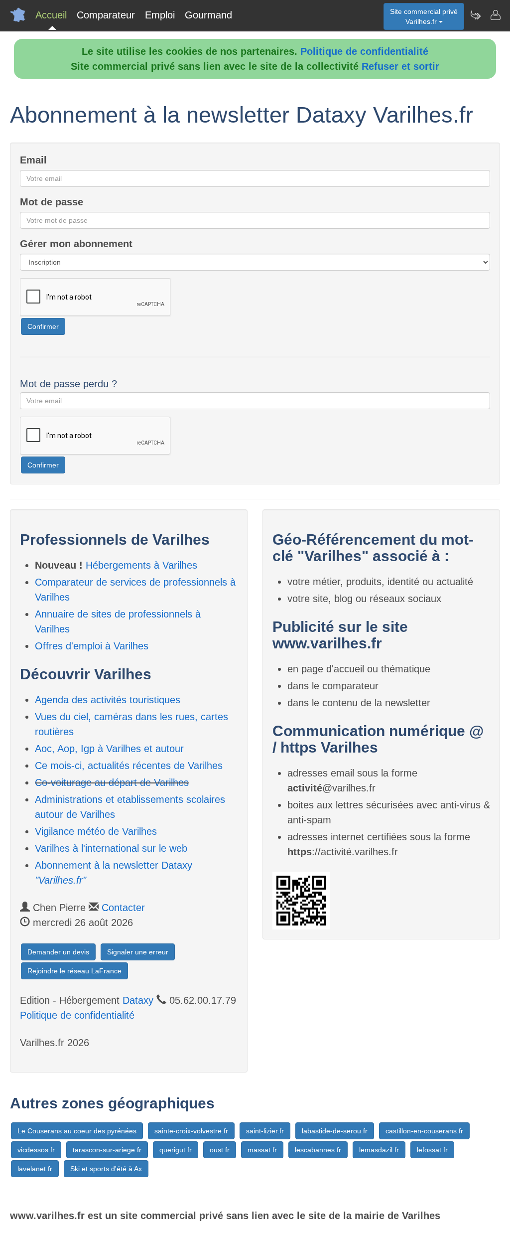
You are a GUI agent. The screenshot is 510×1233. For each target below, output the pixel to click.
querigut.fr (175, 1150)
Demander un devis (58, 952)
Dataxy (138, 1000)
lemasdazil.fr (379, 1150)
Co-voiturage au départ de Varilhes (112, 782)
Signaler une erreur (137, 952)
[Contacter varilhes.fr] (495, 15)
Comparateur (106, 14)
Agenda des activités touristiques (107, 699)
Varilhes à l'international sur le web (111, 848)
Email (33, 159)
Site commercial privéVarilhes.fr (424, 16)
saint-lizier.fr (265, 1131)
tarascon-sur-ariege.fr (107, 1150)
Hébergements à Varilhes (141, 565)
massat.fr (262, 1150)
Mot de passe (51, 201)
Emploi (160, 14)
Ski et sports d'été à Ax (106, 1169)
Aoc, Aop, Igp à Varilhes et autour (109, 748)
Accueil (51, 14)
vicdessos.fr (36, 1150)
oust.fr (220, 1150)
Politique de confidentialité (364, 51)
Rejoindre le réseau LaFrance (74, 971)
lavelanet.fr (34, 1169)
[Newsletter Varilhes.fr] (475, 15)
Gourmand (208, 14)
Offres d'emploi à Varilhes (91, 645)
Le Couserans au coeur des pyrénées (76, 1131)
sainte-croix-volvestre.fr (191, 1131)
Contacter (123, 907)
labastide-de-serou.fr (335, 1131)
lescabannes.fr (318, 1150)
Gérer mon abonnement (76, 243)
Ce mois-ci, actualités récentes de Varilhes (129, 765)
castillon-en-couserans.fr (424, 1131)
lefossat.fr (432, 1150)
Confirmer (43, 326)
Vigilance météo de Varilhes (96, 831)
